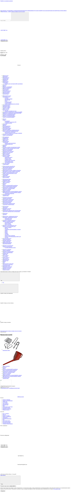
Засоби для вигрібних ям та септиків (12, 103)
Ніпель (6, 231)
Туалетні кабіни (8, 102)
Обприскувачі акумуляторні (10, 143)
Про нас (2, 10)
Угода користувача (37, 10)
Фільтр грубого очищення (10, 235)
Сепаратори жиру (8, 101)
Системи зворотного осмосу (10, 247)
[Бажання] (36, 298)
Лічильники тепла (8, 218)
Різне (4, 262)
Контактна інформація (27, 10)
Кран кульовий (8, 223)
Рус (3, 282)
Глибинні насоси (8, 159)
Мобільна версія (20, 396)
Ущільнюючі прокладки (9, 193)
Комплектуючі (5, 260)
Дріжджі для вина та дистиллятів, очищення (13, 133)
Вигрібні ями (7, 99)
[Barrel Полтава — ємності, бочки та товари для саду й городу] (6, 385)
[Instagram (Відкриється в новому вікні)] (8, 9)
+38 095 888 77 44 (3, 39)
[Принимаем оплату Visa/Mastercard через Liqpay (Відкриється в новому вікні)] (10, 388)
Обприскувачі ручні (9, 144)
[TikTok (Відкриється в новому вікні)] (25, 9)
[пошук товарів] (20, 16)
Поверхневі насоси (8, 157)
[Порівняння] (9, 288)
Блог (33, 10)
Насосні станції (8, 158)
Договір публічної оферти (62, 10)
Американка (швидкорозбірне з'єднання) (13, 229)
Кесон (6, 100)
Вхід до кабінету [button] (6, 413)
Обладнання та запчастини (10, 132)
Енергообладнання (6, 265)
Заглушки (7, 234)
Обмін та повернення (14, 10)
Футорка (6, 237)
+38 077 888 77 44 (3, 30)
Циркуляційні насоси (9, 161)
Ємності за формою (6, 250)
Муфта (6, 230)
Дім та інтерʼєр (5, 258)
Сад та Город (5, 256)
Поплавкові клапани (9, 222)
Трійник (6, 233)
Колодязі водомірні (8, 98)
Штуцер (6, 228)
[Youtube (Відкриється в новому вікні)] (59, 9)
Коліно (6, 232)
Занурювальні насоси (9, 162)
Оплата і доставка (7, 10)
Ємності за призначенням (7, 252)
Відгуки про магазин (45, 10)
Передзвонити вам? (4, 447)
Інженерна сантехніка (7, 267)
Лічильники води (8, 219)
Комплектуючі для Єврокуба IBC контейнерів (14, 83)
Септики (6, 97)
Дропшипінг (21, 10)
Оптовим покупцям (53, 10)
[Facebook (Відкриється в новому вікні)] (42, 9)
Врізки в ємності (8, 227)
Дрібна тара (5, 254)
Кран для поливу (8, 224)
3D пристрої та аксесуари (7, 264)
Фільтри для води (6, 269)
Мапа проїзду (3, 475)
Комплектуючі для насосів (10, 160)
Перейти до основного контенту (6, 0)
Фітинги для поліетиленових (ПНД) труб (13, 236)
